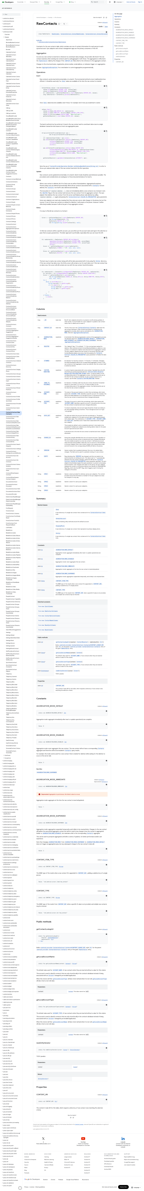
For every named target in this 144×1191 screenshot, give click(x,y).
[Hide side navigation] (20, 1188)
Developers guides (109, 1161)
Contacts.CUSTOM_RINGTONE (85, 378)
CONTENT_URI (97, 584)
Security (26, 1162)
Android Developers (41, 17)
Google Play (59, 2)
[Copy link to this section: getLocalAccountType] (55, 1000)
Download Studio (108, 1166)
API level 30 (105, 957)
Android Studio (131, 2)
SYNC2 (46, 481)
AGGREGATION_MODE (55, 842)
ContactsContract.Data (97, 512)
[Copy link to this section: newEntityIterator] (52, 1043)
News (25, 1167)
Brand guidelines (40, 1187)
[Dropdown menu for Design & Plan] (40, 2)
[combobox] (98, 2)
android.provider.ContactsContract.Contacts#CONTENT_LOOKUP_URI (82, 645)
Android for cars (68, 1165)
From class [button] (45, 606)
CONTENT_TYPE (60, 590)
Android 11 (87, 1173)
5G (45, 1170)
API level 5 (105, 22)
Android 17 (87, 1157)
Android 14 (87, 1165)
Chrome (53, 1179)
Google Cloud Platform (72, 1179)
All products (85, 1179)
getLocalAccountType (63, 662)
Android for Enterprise (30, 1159)
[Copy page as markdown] (64, 23)
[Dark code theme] (107, 32)
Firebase (60, 1179)
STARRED (46, 361)
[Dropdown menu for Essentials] (26, 2)
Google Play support (129, 1162)
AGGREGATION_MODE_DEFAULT (86, 338)
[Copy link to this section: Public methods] (53, 922)
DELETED (45, 193)
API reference (7, 8)
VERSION (46, 450)
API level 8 (105, 1043)
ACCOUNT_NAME (69, 403)
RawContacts (43, 61)
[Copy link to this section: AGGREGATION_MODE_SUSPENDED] (67, 816)
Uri (60, 646)
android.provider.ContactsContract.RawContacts (52, 42)
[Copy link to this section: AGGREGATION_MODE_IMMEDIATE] (67, 780)
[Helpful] (104, 17)
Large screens (68, 1157)
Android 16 (87, 1159)
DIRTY (46, 456)
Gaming (46, 1157)
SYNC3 (46, 486)
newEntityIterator (62, 671)
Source (26, 1165)
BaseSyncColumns (50, 625)
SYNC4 (46, 490)
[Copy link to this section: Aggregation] (48, 53)
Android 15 (87, 1162)
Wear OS (66, 1159)
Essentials (20, 2)
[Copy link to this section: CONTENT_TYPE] (51, 891)
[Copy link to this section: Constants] (48, 699)
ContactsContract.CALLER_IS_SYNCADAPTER (82, 197)
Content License (79, 1124)
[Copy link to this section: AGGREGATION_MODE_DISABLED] (65, 735)
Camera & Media (48, 1165)
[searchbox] (11, 14)
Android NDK (107, 1169)
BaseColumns (49, 630)
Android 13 (87, 1167)
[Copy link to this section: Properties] (48, 1087)
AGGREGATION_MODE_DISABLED (65, 559)
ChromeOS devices (69, 1162)
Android (26, 1157)
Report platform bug (129, 1157)
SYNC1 (46, 474)
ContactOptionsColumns (52, 616)
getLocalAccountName (63, 653)
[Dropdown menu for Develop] (51, 2)
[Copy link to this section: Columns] (46, 309)
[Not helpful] (106, 17)
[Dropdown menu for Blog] (76, 2)
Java (106, 26)
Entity (98, 261)
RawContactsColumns (51, 611)
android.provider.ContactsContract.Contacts (85, 646)
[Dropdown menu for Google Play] (65, 2)
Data (63, 81)
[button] (11, 18)
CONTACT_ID (68, 61)
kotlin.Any (39, 40)
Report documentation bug (131, 1159)
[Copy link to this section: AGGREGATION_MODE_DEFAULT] (64, 706)
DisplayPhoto (60, 526)
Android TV (67, 1167)
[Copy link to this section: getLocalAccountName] (56, 957)
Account (51, 975)
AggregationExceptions (49, 67)
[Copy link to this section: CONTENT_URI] (49, 1095)
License (32, 1187)
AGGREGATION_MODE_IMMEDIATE (65, 566)
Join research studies (129, 1165)
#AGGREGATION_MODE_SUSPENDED (47, 772)
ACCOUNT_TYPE (75, 394)
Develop (46, 2)
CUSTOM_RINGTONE (47, 371)
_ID (45, 320)
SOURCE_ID (47, 437)
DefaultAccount (61, 518)
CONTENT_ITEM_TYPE (62, 581)
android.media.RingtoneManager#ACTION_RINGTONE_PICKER (83, 372)
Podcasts (26, 1173)
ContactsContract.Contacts (87, 327)
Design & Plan (34, 2)
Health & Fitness (48, 1162)
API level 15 (105, 781)
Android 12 (87, 1170)
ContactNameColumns (51, 620)
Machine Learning (49, 1159)
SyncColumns (49, 606)
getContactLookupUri (63, 642)
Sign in (140, 2)
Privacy (46, 1167)
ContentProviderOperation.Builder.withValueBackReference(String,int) (74, 166)
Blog (72, 2)
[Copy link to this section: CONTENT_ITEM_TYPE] (55, 860)
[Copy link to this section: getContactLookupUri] (55, 929)
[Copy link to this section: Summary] (47, 499)
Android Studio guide (110, 1158)
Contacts (96, 185)
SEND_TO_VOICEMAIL (47, 383)
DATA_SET (47, 415)
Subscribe (123, 1187)
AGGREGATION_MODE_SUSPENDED (86, 340)
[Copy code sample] (107, 86)
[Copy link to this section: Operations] (47, 72)
